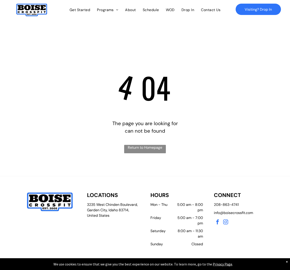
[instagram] (225, 222)
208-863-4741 (226, 204)
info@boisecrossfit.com (233, 212)
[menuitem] (80, 10)
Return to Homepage (145, 147)
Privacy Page (222, 264)
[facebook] (217, 222)
